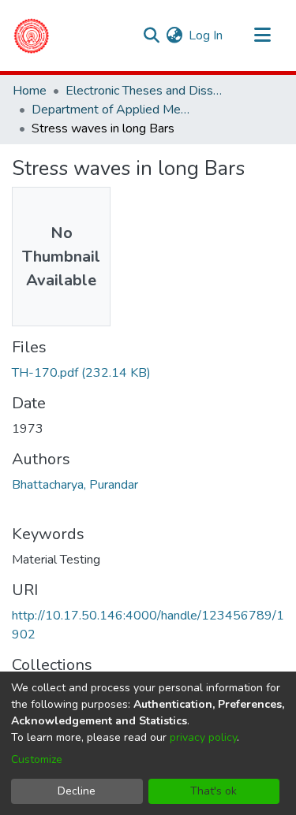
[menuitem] (174, 35)
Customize (36, 759)
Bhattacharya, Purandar (75, 484)
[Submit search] (151, 35)
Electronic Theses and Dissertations (144, 90)
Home (30, 90)
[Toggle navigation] (262, 35)
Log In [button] (206, 35)
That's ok (213, 790)
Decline (77, 790)
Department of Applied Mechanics (110, 109)
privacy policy (203, 737)
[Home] (31, 35)
